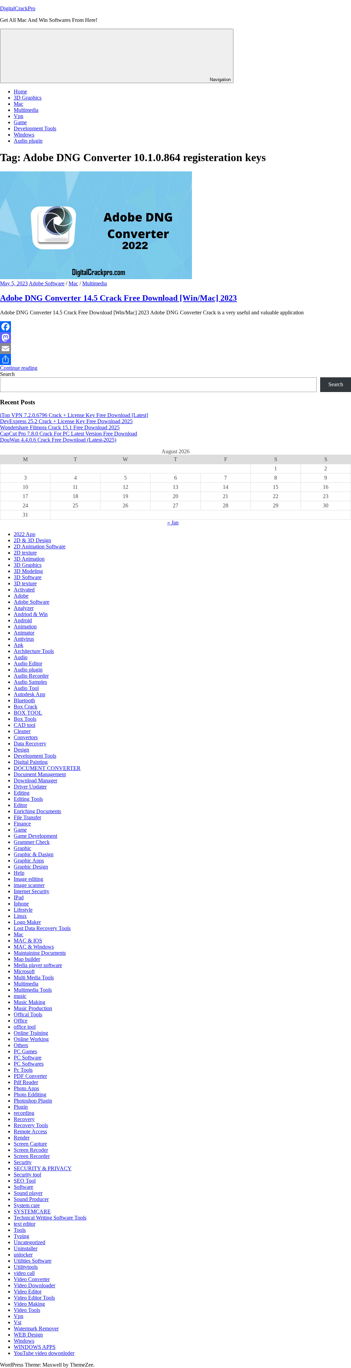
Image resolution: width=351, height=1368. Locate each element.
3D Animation (29, 559)
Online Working (31, 1039)
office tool (25, 1027)
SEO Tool (25, 1181)
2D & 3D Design (32, 540)
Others (21, 1045)
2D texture (25, 553)
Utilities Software (32, 1261)
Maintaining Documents (40, 953)
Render (21, 1138)
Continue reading (18, 368)
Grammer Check (32, 842)
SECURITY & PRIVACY (43, 1168)
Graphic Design (31, 867)
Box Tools (25, 719)
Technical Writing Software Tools (50, 1218)
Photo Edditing (30, 1094)
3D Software (27, 577)
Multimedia (26, 110)
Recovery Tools (31, 1125)
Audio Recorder (31, 676)
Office (20, 1021)
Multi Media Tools (34, 977)
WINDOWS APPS (35, 1347)
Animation (25, 626)
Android (23, 620)
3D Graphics (27, 98)
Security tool (27, 1174)
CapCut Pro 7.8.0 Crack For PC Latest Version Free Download (68, 434)
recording (24, 1113)
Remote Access (30, 1131)
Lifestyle (23, 910)
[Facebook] (175, 326)
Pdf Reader (26, 1082)
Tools (20, 1230)
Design (21, 750)
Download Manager (35, 780)
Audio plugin (28, 141)
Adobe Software (46, 283)
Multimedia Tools (33, 990)
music (20, 996)
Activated (24, 589)
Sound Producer (31, 1199)
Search (7, 374)
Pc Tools (23, 1070)
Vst (17, 1322)
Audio (20, 657)
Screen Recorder (32, 1156)
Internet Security (31, 891)
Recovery (24, 1119)
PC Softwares (29, 1064)
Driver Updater (30, 787)
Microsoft (24, 971)
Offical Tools (28, 1014)
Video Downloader (34, 1285)
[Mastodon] (175, 337)
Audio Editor (28, 663)
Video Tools (27, 1310)
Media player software (38, 965)
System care (27, 1205)
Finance (22, 823)
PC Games (25, 1051)
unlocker (23, 1255)
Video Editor (27, 1291)
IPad (19, 897)
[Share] (175, 359)
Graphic (22, 848)
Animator (24, 633)
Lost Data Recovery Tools (42, 928)
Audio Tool (26, 688)
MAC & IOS (28, 940)
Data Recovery (30, 743)
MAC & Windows (34, 947)
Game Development (35, 836)
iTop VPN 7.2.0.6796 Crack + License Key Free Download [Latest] (74, 415)
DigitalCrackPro (17, 8)
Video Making (29, 1304)
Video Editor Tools (34, 1298)
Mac (18, 104)
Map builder (27, 959)
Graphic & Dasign (33, 854)
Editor (20, 805)
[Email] (175, 348)
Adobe (21, 596)
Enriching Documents (37, 811)
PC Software (27, 1057)
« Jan (173, 522)
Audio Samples (30, 682)
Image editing (28, 879)
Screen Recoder (31, 1150)
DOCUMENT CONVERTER (47, 768)
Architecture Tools (34, 651)
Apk (18, 645)
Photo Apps (26, 1088)
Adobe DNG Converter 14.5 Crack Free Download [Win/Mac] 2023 (118, 298)
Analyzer (24, 608)
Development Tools (35, 128)
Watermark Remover (36, 1328)
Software (23, 1187)
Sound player (28, 1193)
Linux (20, 916)
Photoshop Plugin (33, 1101)
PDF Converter (30, 1076)
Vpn (18, 116)
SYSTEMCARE (32, 1211)
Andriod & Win (31, 614)
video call (24, 1273)
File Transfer (27, 817)
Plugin (21, 1107)
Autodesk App (29, 694)
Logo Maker (27, 922)
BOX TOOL (28, 713)
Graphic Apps (29, 860)
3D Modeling (28, 571)
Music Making (29, 1002)
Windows (24, 135)
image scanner (29, 885)
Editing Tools (28, 799)
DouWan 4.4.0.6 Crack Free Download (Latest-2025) (58, 440)
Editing (21, 793)
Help (19, 873)
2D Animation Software (39, 546)
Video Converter (32, 1279)
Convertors (26, 737)
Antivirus (24, 639)
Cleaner (22, 731)
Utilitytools (26, 1267)
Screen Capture (30, 1144)
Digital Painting (31, 762)
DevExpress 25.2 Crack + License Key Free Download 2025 (66, 421)
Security (23, 1162)
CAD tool (24, 725)
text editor (24, 1224)
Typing (21, 1236)
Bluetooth (24, 700)
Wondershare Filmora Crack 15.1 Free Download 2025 (60, 427)
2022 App (24, 534)
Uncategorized (29, 1242)
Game (20, 122)
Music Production (33, 1008)
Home (20, 91)
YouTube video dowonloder (44, 1353)
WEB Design (28, 1335)
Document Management (40, 774)
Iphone (21, 904)
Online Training (31, 1033)
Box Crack (25, 706)
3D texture (25, 583)
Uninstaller (25, 1248)
